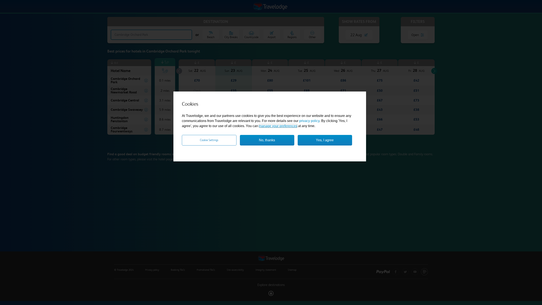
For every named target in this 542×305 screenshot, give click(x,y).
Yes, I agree (325, 140)
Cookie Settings (209, 140)
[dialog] (269, 126)
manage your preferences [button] (278, 126)
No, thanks (267, 140)
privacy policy (309, 121)
